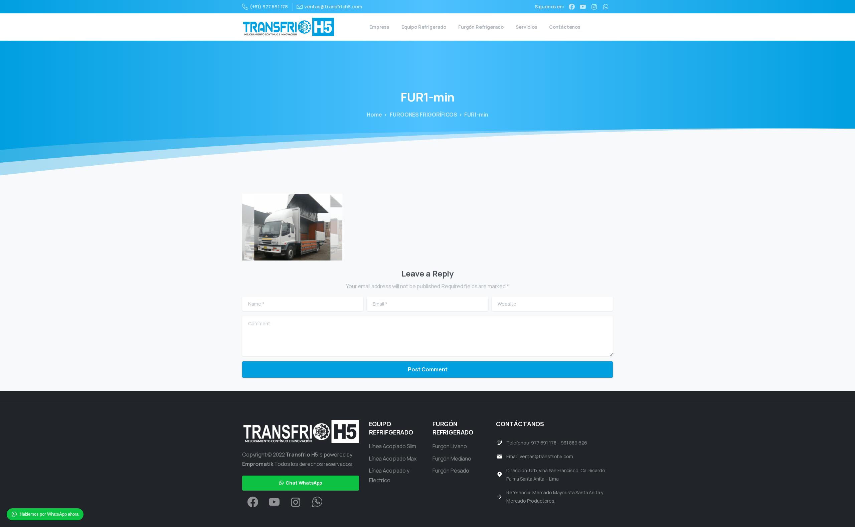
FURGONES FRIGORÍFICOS (423, 114)
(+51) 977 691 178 (269, 6)
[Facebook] (571, 7)
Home (374, 114)
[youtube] (582, 7)
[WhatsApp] (605, 7)
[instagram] (594, 7)
